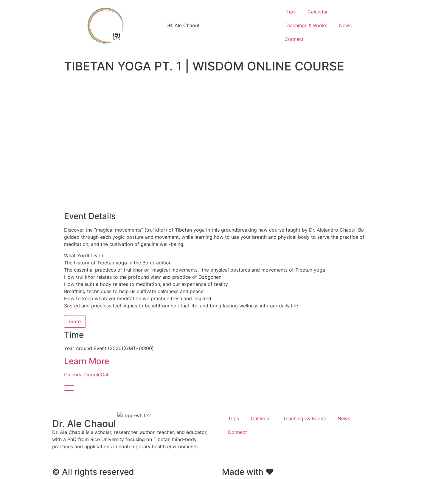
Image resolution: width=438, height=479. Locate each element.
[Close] (69, 388)
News (345, 25)
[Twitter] (278, 452)
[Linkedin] (295, 452)
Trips (290, 12)
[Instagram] (262, 452)
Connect (294, 39)
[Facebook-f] (229, 452)
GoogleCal (96, 375)
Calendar (317, 12)
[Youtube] (245, 452)
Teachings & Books (306, 25)
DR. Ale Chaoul (182, 25)
